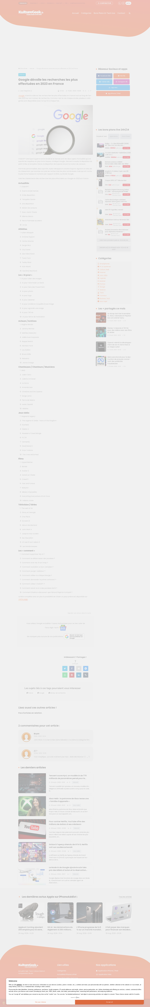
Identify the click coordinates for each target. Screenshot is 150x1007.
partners (19, 984)
